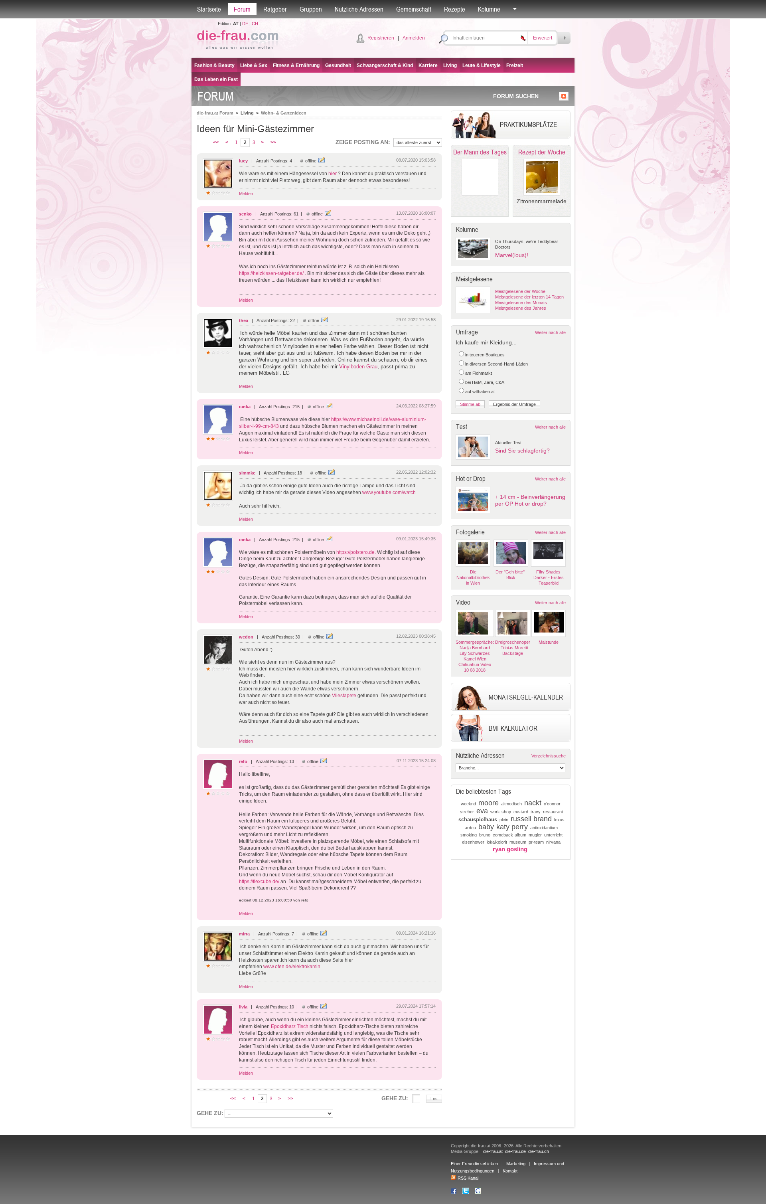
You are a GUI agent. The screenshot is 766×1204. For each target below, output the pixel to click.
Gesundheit (338, 65)
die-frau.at (493, 1151)
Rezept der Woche (541, 152)
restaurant (553, 811)
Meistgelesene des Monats (521, 302)
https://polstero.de (355, 552)
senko (245, 214)
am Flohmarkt (478, 373)
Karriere (428, 65)
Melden (246, 193)
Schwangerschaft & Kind (385, 65)
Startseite (209, 9)
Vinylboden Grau (358, 367)
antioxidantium (544, 827)
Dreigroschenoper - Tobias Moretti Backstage (512, 648)
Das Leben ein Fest (216, 79)
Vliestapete (344, 695)
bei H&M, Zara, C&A (484, 382)
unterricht (553, 834)
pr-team (536, 842)
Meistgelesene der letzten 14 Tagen (529, 297)
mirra (244, 933)
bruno (484, 834)
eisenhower (473, 842)
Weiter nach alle (550, 332)
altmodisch (511, 803)
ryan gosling (510, 849)
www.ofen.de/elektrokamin (291, 966)
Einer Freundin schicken (474, 1163)
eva (482, 811)
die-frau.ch (538, 1151)
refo (243, 761)
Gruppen (311, 9)
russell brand (531, 819)
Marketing (515, 1163)
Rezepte (454, 9)
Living (450, 65)
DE (245, 23)
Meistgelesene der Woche (520, 291)
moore (488, 803)
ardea (470, 827)
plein (503, 819)
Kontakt (510, 1170)
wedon (246, 637)
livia (243, 1006)
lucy (243, 160)
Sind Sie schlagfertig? (522, 450)
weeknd (468, 803)
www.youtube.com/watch (389, 492)
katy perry (512, 827)
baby (486, 827)
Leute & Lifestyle (481, 65)
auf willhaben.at (480, 391)
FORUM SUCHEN (516, 96)
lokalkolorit (497, 842)
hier (333, 173)
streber (467, 811)
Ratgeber (275, 9)
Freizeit (514, 65)
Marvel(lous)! (511, 255)
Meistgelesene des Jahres (520, 308)
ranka (245, 406)
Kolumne (489, 9)
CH (255, 23)
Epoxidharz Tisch (289, 1026)
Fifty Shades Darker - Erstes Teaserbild (548, 577)
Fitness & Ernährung (296, 65)
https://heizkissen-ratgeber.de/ (271, 273)
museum (517, 842)
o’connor (552, 803)
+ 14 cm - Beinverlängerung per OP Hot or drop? (530, 500)
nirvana (553, 842)
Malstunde (549, 642)
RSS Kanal (468, 1178)
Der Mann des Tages (480, 152)
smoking (468, 834)
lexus (559, 819)
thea (243, 320)
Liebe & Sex (253, 65)
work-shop (500, 811)
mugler (535, 834)
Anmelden (414, 38)
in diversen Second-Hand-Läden (496, 364)
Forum (242, 9)
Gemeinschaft (413, 9)
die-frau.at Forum (215, 113)
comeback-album (509, 834)
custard (520, 811)
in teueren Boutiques (485, 354)
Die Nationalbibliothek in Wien (473, 577)
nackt (532, 803)
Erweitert (542, 38)
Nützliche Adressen (359, 9)
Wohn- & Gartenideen (283, 113)
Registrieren (380, 38)
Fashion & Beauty (214, 65)
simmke (247, 473)
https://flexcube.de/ (259, 881)
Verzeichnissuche (548, 755)
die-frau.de (515, 1151)
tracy (536, 811)
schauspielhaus (477, 819)
